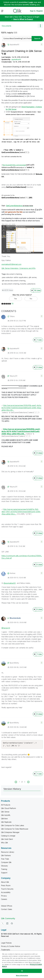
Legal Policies (6, 943)
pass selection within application (15, 277)
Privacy (4, 896)
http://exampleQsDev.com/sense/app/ (14, 165)
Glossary (4, 866)
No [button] (31, 299)
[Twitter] (2, 923)
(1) (12, 304)
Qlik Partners (6, 855)
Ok (22, 971)
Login (31, 2)
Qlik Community (8, 918)
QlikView (4, 819)
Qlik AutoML (5, 815)
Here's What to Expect (23, 19)
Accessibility (5, 892)
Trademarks (5, 950)
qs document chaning (10, 284)
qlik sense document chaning (13, 281)
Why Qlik (4, 843)
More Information (22, 975)
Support (4, 873)
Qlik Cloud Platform (8, 808)
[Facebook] (11, 923)
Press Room (5, 885)
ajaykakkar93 (16, 59)
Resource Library (7, 852)
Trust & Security (7, 889)
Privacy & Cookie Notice (10, 946)
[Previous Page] (17, 782)
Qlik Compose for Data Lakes (12, 825)
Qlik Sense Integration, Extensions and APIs (18, 268)
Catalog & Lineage (8, 836)
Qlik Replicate (6, 822)
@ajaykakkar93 (10, 583)
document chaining (14, 274)
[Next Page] (28, 782)
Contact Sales (6, 909)
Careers (4, 899)
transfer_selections (27, 284)
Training (4, 869)
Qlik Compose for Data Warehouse (14, 829)
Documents (6, 26)
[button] (41, 44)
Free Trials (5, 859)
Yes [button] (15, 299)
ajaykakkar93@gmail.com (11, 264)
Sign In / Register (36, 11)
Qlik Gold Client (7, 839)
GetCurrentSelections (19, 205)
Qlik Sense (5, 812)
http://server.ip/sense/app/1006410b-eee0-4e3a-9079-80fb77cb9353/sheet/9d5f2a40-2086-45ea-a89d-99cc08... (21, 407)
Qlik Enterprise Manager (10, 832)
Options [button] (40, 26)
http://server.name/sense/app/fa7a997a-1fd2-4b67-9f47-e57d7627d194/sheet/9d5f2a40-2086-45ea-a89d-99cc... (21, 511)
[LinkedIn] (7, 923)
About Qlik (5, 882)
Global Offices (6, 906)
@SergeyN (5, 628)
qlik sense (33, 277)
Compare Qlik (6, 862)
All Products (5, 805)
